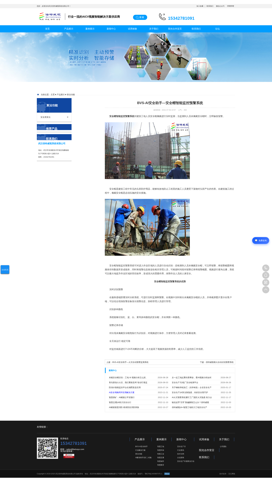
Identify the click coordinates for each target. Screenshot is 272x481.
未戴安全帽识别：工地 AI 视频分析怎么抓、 (128, 377)
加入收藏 (199, 6)
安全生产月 (181, 446)
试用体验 (132, 29)
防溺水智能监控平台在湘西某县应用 (125, 387)
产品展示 (68, 29)
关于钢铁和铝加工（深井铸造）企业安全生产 (192, 387)
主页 (53, 94)
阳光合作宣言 (175, 29)
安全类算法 (45, 117)
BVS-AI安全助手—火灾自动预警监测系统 (130, 362)
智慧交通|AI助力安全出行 (120, 402)
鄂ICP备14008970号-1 (154, 474)
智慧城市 (160, 461)
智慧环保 (160, 450)
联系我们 (210, 6)
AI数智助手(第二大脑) (143, 458)
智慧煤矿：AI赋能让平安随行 (122, 397)
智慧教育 (160, 465)
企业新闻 (180, 458)
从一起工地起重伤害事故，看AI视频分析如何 (191, 377)
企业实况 (5, 270)
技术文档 (180, 454)
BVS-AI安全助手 (141, 446)
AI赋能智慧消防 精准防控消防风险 (124, 407)
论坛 (217, 29)
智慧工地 (160, 446)
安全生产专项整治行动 (185, 461)
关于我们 (153, 29)
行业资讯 (180, 450)
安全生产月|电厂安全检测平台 (185, 382)
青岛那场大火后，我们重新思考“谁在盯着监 (128, 382)
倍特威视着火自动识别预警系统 (220, 362)
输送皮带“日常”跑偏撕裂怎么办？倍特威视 (190, 402)
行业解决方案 (140, 450)
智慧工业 (160, 454)
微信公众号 (220, 6)
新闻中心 (111, 29)
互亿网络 (231, 474)
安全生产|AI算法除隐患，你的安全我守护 (190, 392)
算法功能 (71, 94)
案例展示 (89, 29)
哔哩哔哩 (230, 6)
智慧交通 (160, 458)
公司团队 (223, 446)
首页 (47, 29)
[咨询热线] (265, 268)
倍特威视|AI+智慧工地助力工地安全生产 (189, 407)
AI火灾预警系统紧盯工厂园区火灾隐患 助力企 (192, 397)
